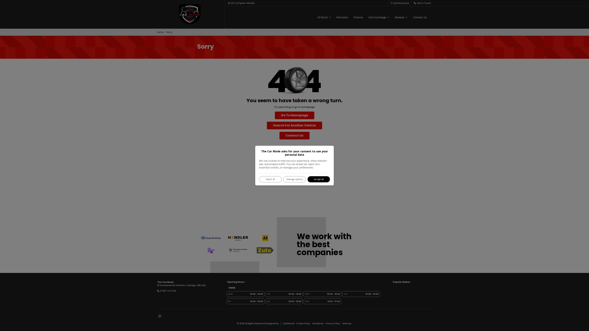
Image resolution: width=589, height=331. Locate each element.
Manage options (295, 179)
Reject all (270, 179)
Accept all (318, 179)
